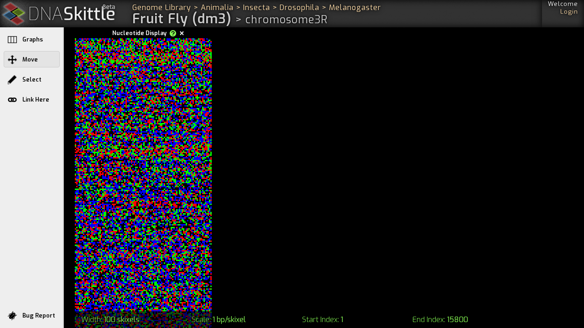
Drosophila (299, 7)
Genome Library (161, 7)
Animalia (217, 7)
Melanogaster (355, 7)
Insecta (256, 7)
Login (569, 11)
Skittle (71, 14)
